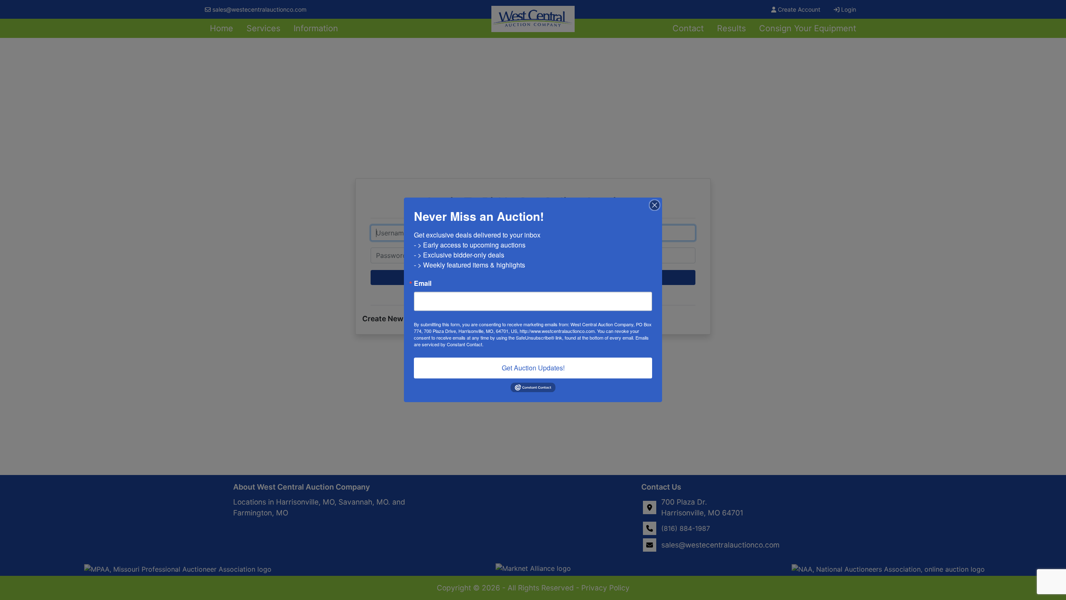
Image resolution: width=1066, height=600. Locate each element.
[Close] (655, 205)
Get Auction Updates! (533, 367)
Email (422, 283)
